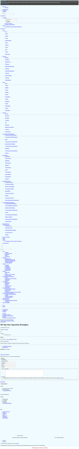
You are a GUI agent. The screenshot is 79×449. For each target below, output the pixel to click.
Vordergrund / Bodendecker (10, 260)
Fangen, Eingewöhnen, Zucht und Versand (13, 292)
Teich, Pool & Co (6, 223)
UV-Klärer (7, 301)
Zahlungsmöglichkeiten (7, 403)
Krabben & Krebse (8, 253)
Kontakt (4, 11)
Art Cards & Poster (8, 297)
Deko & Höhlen (8, 289)
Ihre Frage (3, 376)
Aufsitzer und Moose (9, 261)
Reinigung (7, 291)
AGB (4, 414)
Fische (6, 255)
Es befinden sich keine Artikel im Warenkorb (13, 26)
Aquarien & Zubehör (6, 181)
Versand (10, 339)
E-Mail (2, 365)
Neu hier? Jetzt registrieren (10, 24)
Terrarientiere (7, 256)
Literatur (6, 295)
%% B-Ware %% (6, 224)
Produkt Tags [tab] (5, 347)
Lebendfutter (7, 268)
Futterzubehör (7, 270)
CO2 (6, 273)
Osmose (6, 284)
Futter (4, 82)
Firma (2, 364)
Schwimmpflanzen (8, 262)
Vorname (3, 362)
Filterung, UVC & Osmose (10, 274)
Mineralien (7, 283)
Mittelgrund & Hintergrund (10, 259)
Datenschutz (2, 381)
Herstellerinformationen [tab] (7, 346)
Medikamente (7, 282)
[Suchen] (11, 249)
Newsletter (5, 10)
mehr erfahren (6, 3)
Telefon (2, 367)
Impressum (5, 416)
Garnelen (6, 252)
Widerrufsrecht (5, 417)
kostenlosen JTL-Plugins (38, 447)
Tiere (4, 30)
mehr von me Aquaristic (4, 354)
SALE (4, 239)
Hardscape (7, 280)
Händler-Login (5, 9)
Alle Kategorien (6, 243)
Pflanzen (4, 56)
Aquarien (6, 329)
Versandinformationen (7, 390)
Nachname (3, 363)
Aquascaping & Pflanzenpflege (8, 133)
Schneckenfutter (8, 269)
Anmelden (8, 21)
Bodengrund (7, 279)
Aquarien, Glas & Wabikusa (10, 288)
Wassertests (7, 286)
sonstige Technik (8, 275)
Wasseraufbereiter (8, 285)
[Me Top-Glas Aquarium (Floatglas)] (7, 320)
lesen (62, 377)
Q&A (4, 238)
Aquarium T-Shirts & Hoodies (10, 294)
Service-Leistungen (6, 237)
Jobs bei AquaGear (6, 411)
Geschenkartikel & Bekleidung (8, 202)
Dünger (6, 277)
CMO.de (46, 447)
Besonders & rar (8, 258)
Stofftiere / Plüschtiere (9, 296)
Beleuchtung (7, 272)
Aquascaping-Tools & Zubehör (10, 278)
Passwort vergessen (8, 23)
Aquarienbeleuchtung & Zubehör (11, 300)
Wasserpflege (5, 155)
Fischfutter (7, 264)
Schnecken (7, 254)
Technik (4, 112)
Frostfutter (7, 265)
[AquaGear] (2, 15)
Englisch (6, 7)
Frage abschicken (4, 383)
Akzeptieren (2, 3)
